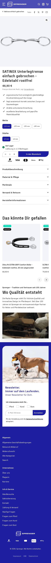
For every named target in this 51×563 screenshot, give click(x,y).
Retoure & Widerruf (10, 447)
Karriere (5, 481)
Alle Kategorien (8, 456)
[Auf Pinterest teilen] (43, 12)
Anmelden (38, 412)
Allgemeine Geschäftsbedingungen (16, 442)
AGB (24, 556)
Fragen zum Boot (9, 525)
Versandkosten (29, 89)
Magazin (5, 477)
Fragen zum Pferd (9, 516)
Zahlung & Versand (10, 507)
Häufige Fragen (8, 512)
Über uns (6, 473)
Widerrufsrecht (8, 451)
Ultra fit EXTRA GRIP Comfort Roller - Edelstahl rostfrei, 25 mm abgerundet (18, 266)
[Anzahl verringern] (5, 154)
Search (5, 460)
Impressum (17, 556)
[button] (47, 4)
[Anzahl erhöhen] (14, 154)
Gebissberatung (9, 498)
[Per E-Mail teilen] (47, 12)
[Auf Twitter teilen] (39, 12)
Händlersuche (8, 494)
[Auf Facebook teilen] (34, 12)
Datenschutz (33, 556)
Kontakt (5, 503)
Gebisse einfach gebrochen (14, 11)
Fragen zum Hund (9, 520)
